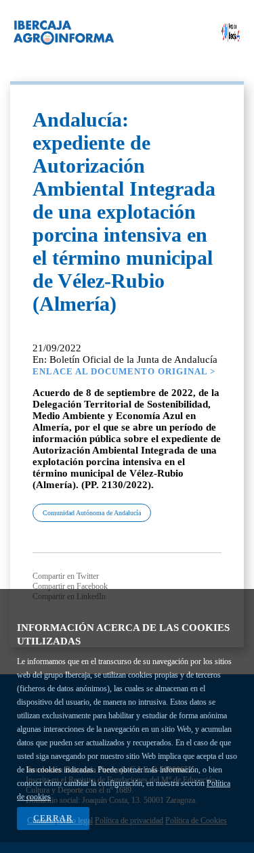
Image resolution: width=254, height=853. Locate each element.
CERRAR (53, 818)
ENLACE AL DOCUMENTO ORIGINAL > (124, 371)
